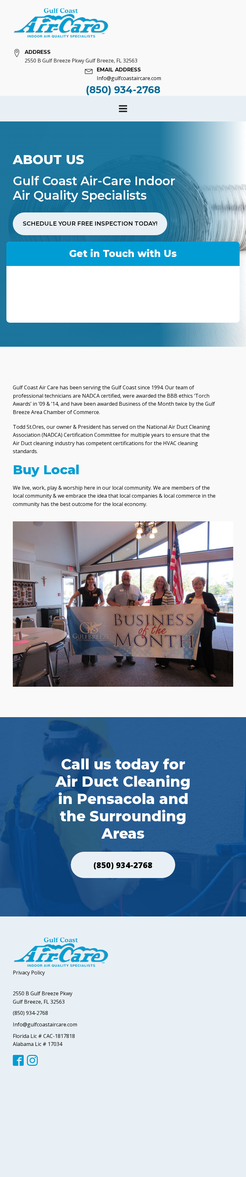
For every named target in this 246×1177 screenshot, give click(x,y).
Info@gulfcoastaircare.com (45, 1024)
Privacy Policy (29, 972)
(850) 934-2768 (123, 864)
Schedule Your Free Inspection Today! (90, 223)
